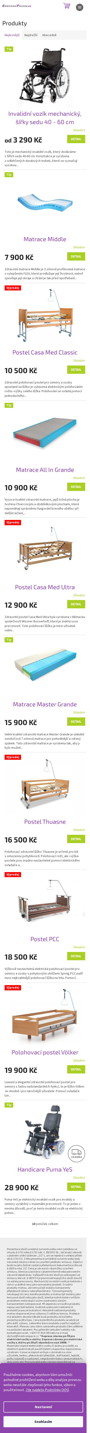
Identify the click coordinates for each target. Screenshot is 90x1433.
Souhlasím (43, 1421)
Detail (76, 139)
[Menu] (79, 7)
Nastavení (43, 1407)
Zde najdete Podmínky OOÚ (47, 1389)
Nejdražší (30, 35)
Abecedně (49, 35)
